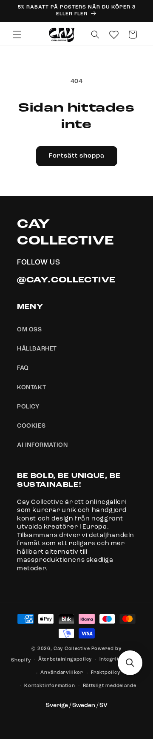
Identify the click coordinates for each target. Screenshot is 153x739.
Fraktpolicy (105, 672)
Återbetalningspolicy (65, 659)
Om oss (29, 330)
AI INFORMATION (42, 445)
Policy (28, 407)
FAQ (23, 368)
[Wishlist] (114, 34)
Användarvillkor (61, 672)
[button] (17, 34)
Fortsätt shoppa (77, 156)
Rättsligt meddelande (109, 686)
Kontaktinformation (49, 686)
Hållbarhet (37, 349)
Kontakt (31, 388)
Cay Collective (72, 649)
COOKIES (31, 426)
